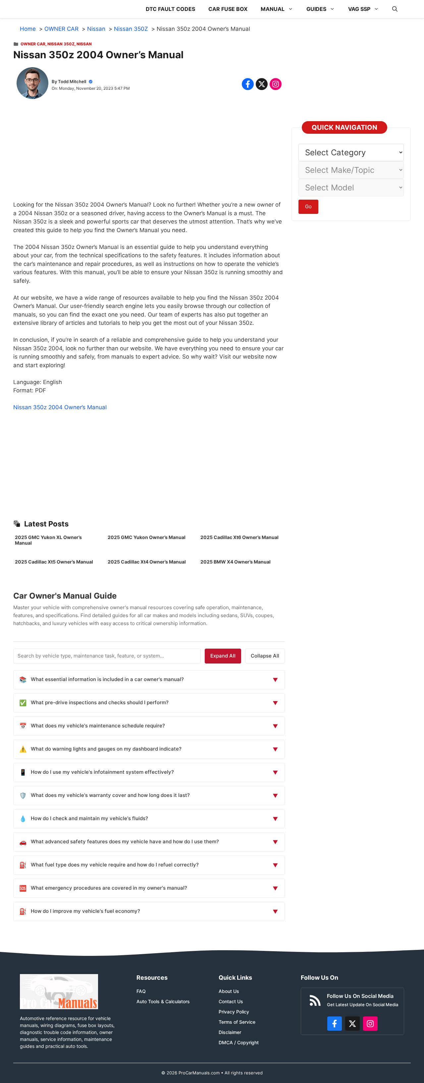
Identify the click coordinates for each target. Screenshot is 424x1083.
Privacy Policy (234, 1011)
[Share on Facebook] (248, 84)
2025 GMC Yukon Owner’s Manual (147, 537)
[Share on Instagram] (276, 84)
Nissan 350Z (61, 43)
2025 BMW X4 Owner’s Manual (235, 562)
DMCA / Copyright (239, 1042)
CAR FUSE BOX (227, 9)
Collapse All (265, 656)
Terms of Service (237, 1022)
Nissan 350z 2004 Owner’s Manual (60, 407)
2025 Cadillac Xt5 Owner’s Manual (54, 562)
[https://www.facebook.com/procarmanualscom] (334, 1023)
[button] (395, 9)
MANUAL (273, 9)
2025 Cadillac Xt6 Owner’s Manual (239, 537)
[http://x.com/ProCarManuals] (352, 1023)
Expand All (223, 656)
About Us (229, 991)
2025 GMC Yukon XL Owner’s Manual (48, 540)
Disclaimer (230, 1032)
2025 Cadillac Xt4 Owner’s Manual (147, 562)
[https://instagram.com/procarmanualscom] (370, 1023)
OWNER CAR (33, 43)
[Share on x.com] (262, 84)
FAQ (141, 991)
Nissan (84, 43)
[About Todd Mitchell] (32, 84)
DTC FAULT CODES (170, 9)
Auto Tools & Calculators (163, 1001)
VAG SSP (359, 9)
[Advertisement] (149, 154)
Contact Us (231, 1001)
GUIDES (316, 9)
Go (308, 206)
